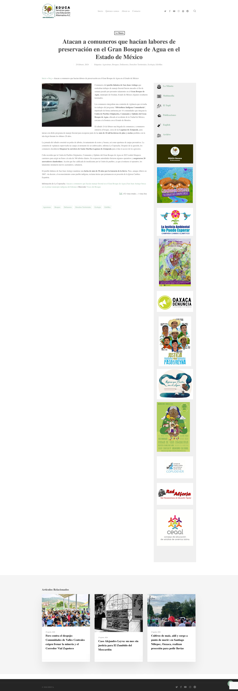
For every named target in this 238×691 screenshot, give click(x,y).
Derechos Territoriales (138, 64)
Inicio (44, 78)
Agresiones (106, 64)
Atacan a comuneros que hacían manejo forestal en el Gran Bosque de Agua (96, 183)
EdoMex (159, 64)
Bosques (115, 64)
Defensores (124, 64)
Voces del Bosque (94, 186)
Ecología (151, 64)
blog (50, 78)
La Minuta (120, 33)
